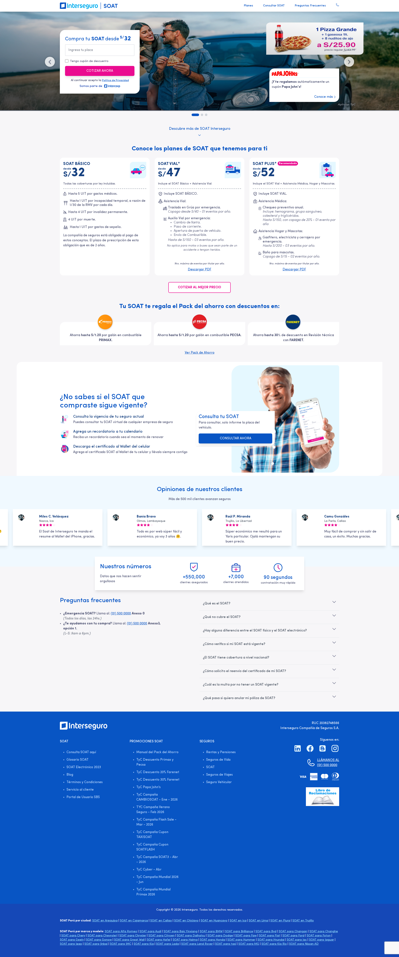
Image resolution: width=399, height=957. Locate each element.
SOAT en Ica (238, 920)
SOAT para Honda (212, 939)
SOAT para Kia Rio (274, 944)
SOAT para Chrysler (132, 935)
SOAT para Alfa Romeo (121, 931)
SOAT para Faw (246, 935)
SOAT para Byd (265, 931)
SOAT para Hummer (241, 939)
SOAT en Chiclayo (186, 920)
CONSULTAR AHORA (235, 438)
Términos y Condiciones (84, 782)
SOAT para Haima (185, 939)
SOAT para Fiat (269, 935)
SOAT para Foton (319, 935)
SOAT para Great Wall (129, 939)
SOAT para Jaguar (321, 939)
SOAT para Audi (150, 931)
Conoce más (323, 97)
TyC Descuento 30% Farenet (157, 779)
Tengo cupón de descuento (89, 61)
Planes (248, 5)
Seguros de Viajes (219, 774)
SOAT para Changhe (323, 931)
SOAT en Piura (280, 920)
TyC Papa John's (148, 787)
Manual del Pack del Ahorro (157, 752)
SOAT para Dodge (220, 935)
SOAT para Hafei (158, 939)
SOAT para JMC (120, 944)
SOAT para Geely (72, 939)
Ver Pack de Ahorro (199, 352)
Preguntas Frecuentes (310, 5)
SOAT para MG (248, 944)
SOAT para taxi (225, 944)
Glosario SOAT (77, 759)
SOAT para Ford (293, 935)
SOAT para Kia (144, 944)
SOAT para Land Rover (197, 944)
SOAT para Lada (167, 944)
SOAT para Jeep (71, 944)
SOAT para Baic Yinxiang (180, 931)
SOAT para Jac (297, 939)
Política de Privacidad (115, 80)
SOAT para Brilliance (239, 931)
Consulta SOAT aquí (81, 752)
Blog (69, 774)
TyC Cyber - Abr (148, 869)
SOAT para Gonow (99, 939)
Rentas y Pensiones (221, 752)
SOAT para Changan (293, 931)
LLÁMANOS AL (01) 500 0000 (328, 763)
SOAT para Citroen (161, 935)
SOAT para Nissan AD (304, 944)
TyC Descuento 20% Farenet (157, 772)
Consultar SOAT (274, 5)
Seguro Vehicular (219, 782)
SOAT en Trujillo (303, 920)
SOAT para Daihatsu (191, 935)
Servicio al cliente (80, 789)
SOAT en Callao (161, 920)
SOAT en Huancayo (214, 920)
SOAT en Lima (258, 920)
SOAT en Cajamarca (134, 920)
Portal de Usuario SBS (83, 797)
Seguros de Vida (218, 759)
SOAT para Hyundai (270, 939)
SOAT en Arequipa (105, 920)
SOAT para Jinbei (96, 944)
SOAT (210, 767)
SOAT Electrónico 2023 (83, 767)
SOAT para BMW (211, 931)
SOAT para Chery (73, 935)
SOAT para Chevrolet (102, 935)
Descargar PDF (199, 269)
